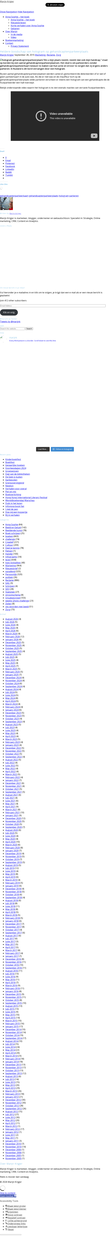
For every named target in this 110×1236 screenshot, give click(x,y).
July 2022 (9, 762)
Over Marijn (11, 31)
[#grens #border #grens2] (18, 347)
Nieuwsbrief (11, 568)
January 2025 (12, 674)
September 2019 (13, 862)
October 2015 (12, 1000)
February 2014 (12, 1058)
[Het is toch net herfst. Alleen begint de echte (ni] (55, 369)
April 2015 (10, 1017)
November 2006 (13, 1152)
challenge (10, 539)
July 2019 (9, 868)
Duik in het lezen (13, 503)
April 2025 (10, 665)
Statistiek (10, 591)
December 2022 (13, 748)
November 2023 (13, 715)
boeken (9, 536)
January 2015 (12, 1026)
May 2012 (10, 1120)
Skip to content (7, 1192)
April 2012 (10, 1123)
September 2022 (13, 756)
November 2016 (13, 962)
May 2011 (10, 1137)
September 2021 (13, 792)
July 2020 (9, 833)
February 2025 (12, 671)
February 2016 (12, 988)
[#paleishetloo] (55, 440)
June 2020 (10, 835)
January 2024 (12, 709)
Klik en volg (9, 312)
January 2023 (12, 745)
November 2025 (13, 645)
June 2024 (10, 695)
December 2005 (13, 1155)
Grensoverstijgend (14, 482)
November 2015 (13, 997)
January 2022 (12, 780)
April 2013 (10, 1088)
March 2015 (11, 1020)
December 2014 (13, 1029)
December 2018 (13, 888)
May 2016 (10, 979)
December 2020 (13, 818)
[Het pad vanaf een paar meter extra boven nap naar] (92, 381)
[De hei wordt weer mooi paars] (55, 425)
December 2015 (13, 994)
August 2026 (11, 619)
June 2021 (10, 800)
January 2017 (12, 956)
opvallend (10, 571)
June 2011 (10, 1135)
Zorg (58, 54)
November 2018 (13, 891)
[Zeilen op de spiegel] (92, 412)
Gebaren (15, 28)
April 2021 (10, 806)
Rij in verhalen (12, 515)
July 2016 (9, 973)
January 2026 (12, 639)
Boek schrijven (12, 533)
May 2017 (10, 944)
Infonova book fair (14, 506)
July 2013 (9, 1079)
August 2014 (11, 1041)
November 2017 (13, 926)
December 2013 (13, 1064)
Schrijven (9, 586)
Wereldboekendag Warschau (19, 500)
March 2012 (11, 1126)
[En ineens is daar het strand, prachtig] (92, 402)
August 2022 (11, 759)
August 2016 (11, 970)
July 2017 (9, 938)
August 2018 (11, 900)
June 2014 (10, 1047)
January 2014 (12, 1061)
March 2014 (11, 1055)
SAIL (7, 583)
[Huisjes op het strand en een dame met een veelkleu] (55, 402)
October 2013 (12, 1070)
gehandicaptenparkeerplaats (43, 195)
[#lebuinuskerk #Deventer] (92, 425)
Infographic (11, 556)
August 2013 (11, 1076)
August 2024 (11, 689)
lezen (8, 559)
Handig (9, 553)
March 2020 (11, 844)
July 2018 (9, 903)
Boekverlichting (13, 494)
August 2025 (11, 654)
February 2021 (12, 812)
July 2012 (9, 1114)
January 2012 (12, 1132)
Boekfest (9, 462)
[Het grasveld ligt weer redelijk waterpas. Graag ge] (92, 442)
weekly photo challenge (17, 600)
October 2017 (12, 929)
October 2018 (12, 894)
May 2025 (10, 663)
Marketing (40, 54)
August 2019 (11, 865)
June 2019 (10, 871)
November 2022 (13, 750)
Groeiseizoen (12, 471)
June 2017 (10, 941)
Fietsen (9, 550)
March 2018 (11, 915)
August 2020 (11, 830)
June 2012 (10, 1117)
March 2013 (11, 1091)
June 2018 (10, 906)
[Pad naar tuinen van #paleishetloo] (92, 430)
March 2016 (11, 985)
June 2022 (10, 765)
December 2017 (13, 923)
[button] (8, 1195)
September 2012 (13, 1108)
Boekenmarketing (14, 40)
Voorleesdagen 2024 (15, 468)
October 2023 (12, 718)
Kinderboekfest (13, 459)
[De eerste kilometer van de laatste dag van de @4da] (55, 433)
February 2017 (12, 953)
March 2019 (11, 879)
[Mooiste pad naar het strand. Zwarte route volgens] (55, 408)
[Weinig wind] (55, 415)
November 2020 (13, 821)
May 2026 (10, 627)
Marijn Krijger (7, 1)
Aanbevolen (11, 479)
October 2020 (12, 824)
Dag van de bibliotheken (17, 474)
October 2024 (12, 683)
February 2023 (12, 742)
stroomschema (12, 594)
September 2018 (13, 897)
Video (13, 37)
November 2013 (13, 1067)
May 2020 (10, 838)
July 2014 (9, 1044)
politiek (9, 577)
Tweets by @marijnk (10, 321)
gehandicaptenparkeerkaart (14, 195)
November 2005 (13, 1158)
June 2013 (10, 1082)
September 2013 (13, 1073)
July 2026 (9, 621)
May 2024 (10, 698)
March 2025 (11, 668)
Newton (9, 485)
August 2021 (11, 794)
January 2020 (12, 850)
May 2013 (10, 1085)
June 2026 (10, 624)
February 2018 (12, 918)
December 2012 (13, 1099)
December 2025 (13, 642)
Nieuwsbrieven (18, 22)
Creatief (9, 542)
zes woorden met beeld (17, 606)
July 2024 (9, 692)
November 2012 (13, 1102)
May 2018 (10, 909)
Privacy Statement (20, 46)
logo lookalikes (13, 562)
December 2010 (13, 1143)
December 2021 (13, 783)
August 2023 (11, 724)
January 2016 (12, 991)
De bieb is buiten (13, 476)
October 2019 (12, 859)
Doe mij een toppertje (16, 512)
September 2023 (13, 721)
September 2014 (13, 1038)
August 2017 (11, 935)
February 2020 (12, 847)
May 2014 (10, 1050)
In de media (16, 34)
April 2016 (10, 982)
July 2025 (9, 657)
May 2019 (10, 874)
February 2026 (12, 636)
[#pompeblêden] (92, 421)
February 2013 (12, 1093)
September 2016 (13, 967)
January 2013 (12, 1096)
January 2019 (12, 885)
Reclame (51, 54)
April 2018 (10, 912)
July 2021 (9, 797)
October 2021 (12, 789)
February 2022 (12, 777)
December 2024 (13, 677)
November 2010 (13, 1146)
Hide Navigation (26, 11)
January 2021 (12, 815)
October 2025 (12, 648)
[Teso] (92, 406)
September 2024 (13, 686)
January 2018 (12, 921)
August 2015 (11, 1006)
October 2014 (12, 1035)
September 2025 (13, 651)
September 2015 (13, 1003)
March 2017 (11, 950)
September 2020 (13, 827)
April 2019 (10, 877)
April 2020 (10, 841)
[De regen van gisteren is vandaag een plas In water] (92, 354)
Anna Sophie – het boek (17, 16)
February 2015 (12, 1023)
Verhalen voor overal (16, 488)
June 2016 (10, 976)
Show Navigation (8, 11)
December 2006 (13, 1149)
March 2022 (11, 774)
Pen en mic (10, 491)
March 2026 (11, 633)
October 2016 (12, 964)
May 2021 (10, 803)
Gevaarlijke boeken (15, 465)
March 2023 (11, 739)
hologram (64, 195)
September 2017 (13, 932)
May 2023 (10, 733)
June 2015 (10, 1011)
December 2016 (13, 959)
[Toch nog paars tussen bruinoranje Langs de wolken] (55, 353)
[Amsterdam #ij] (55, 412)
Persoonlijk (11, 574)
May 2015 (10, 1014)
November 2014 (13, 1032)
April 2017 (10, 947)
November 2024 (13, 680)
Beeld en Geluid (13, 527)
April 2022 (10, 771)
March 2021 (11, 809)
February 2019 (12, 882)
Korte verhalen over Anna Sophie (27, 25)
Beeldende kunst (13, 530)
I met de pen (11, 509)
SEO (7, 589)
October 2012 (12, 1105)
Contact (9, 43)
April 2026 (10, 630)
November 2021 (13, 786)
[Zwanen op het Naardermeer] (55, 421)
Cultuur (9, 545)
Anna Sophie (11, 524)
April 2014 (10, 1052)
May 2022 (10, 768)
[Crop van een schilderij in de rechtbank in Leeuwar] (92, 417)
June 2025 (10, 660)
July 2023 (9, 727)
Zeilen (8, 603)
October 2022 (12, 753)
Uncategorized (12, 597)
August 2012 (11, 1111)
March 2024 (11, 704)
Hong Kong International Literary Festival (26, 497)
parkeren (74, 195)
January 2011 (12, 1140)
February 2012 (12, 1129)
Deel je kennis (12, 548)
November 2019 (13, 856)
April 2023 (10, 736)
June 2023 (10, 730)
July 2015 (9, 1008)
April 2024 (10, 701)
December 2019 (13, 853)
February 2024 (12, 706)
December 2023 (13, 712)
